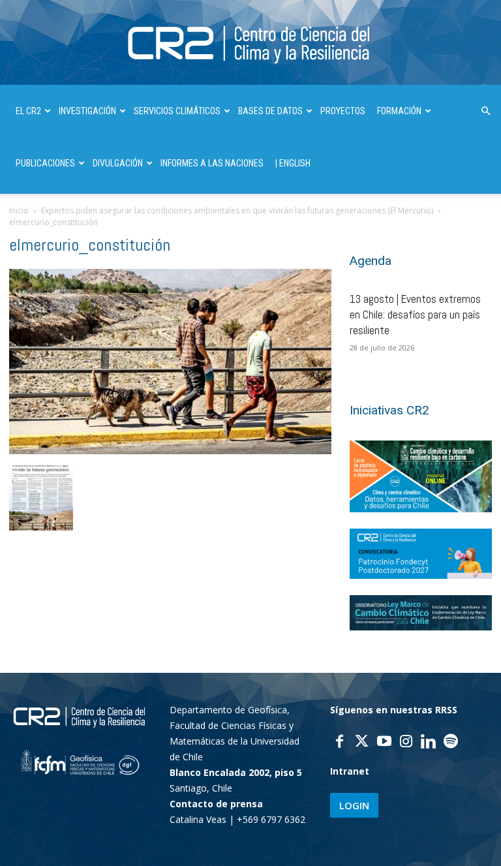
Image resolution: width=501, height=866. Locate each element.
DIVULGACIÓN (118, 163)
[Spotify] (451, 743)
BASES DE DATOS (270, 111)
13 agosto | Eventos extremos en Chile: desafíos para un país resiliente (415, 314)
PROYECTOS (342, 111)
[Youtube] (384, 743)
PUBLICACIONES (45, 163)
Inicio (19, 210)
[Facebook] (340, 743)
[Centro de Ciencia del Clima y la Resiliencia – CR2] (250, 43)
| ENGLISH (293, 163)
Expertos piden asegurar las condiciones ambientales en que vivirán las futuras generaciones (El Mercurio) (237, 210)
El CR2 (28, 111)
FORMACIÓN (399, 111)
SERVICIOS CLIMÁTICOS (177, 111)
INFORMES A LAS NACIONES (212, 163)
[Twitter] (362, 743)
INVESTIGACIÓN (87, 111)
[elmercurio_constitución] (170, 450)
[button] (485, 111)
